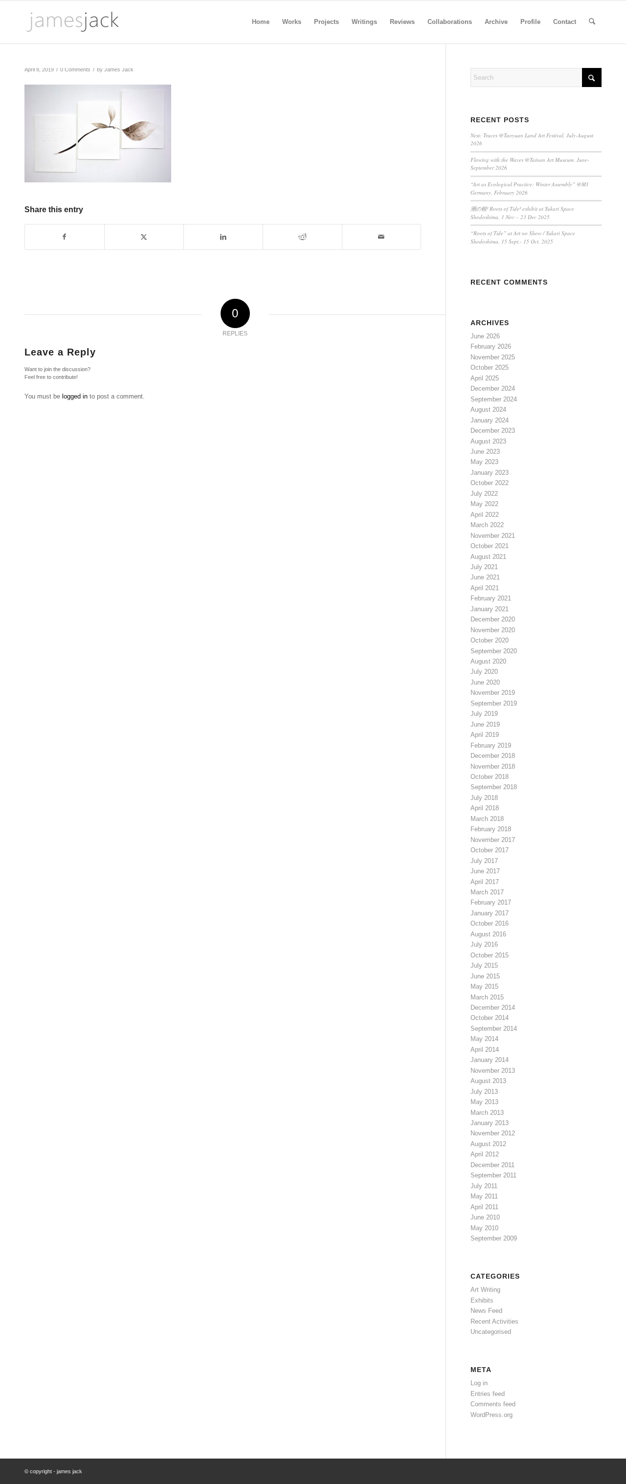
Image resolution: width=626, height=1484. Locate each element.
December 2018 (492, 755)
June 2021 (485, 577)
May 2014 (484, 1038)
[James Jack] (72, 22)
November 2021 (492, 535)
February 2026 (490, 346)
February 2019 (490, 745)
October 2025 (489, 367)
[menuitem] (261, 22)
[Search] (592, 22)
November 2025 (492, 357)
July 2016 (484, 944)
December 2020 (492, 619)
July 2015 (484, 965)
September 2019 (493, 703)
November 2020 (492, 630)
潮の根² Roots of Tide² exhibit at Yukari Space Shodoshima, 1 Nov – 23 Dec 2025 (522, 213)
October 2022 (489, 483)
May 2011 (484, 1196)
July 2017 (484, 860)
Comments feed (492, 1404)
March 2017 (487, 892)
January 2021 (489, 609)
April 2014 (484, 1049)
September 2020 (493, 651)
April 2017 (484, 882)
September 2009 (493, 1238)
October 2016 (489, 923)
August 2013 (488, 1081)
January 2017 (489, 913)
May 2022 (484, 504)
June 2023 (485, 451)
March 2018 (487, 818)
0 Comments (75, 69)
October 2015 (489, 955)
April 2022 (484, 514)
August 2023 (488, 441)
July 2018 (484, 797)
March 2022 (487, 525)
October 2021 (489, 546)
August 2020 (488, 661)
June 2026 (485, 336)
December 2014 (492, 1007)
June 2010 (485, 1217)
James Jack (119, 69)
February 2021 (490, 598)
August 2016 (488, 934)
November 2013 (492, 1070)
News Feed (486, 1310)
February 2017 (490, 902)
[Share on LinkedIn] (223, 236)
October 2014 (489, 1017)
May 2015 (484, 986)
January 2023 (489, 472)
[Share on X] (144, 236)
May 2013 (484, 1102)
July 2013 (484, 1091)
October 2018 (489, 776)
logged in (75, 396)
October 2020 (489, 640)
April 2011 (484, 1207)
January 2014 (489, 1059)
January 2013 (489, 1123)
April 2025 (484, 378)
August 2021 (488, 556)
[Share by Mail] (381, 236)
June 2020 (485, 682)
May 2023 (484, 461)
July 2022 (484, 493)
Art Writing (485, 1289)
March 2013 (487, 1112)
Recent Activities (494, 1321)
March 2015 (487, 997)
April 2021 (484, 588)
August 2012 (488, 1144)
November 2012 (492, 1133)
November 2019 (492, 692)
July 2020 (484, 671)
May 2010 (484, 1228)
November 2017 (492, 839)
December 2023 (492, 430)
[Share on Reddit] (302, 236)
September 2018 (493, 787)
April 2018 (484, 808)
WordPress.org (491, 1414)
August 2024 (488, 409)
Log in (479, 1383)
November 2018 (492, 766)
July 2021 (484, 567)
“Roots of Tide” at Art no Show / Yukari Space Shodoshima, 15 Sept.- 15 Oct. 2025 (522, 237)
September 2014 (493, 1028)
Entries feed (487, 1393)
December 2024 (492, 388)
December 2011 (492, 1165)
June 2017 (485, 871)
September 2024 (493, 399)
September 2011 (493, 1175)
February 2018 (490, 829)
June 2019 (485, 724)
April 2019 (484, 734)
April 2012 (484, 1154)
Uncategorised (490, 1331)
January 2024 (489, 420)
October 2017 (489, 850)
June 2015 (485, 976)
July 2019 (484, 713)
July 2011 (483, 1186)
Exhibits (481, 1300)
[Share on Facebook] (64, 236)
